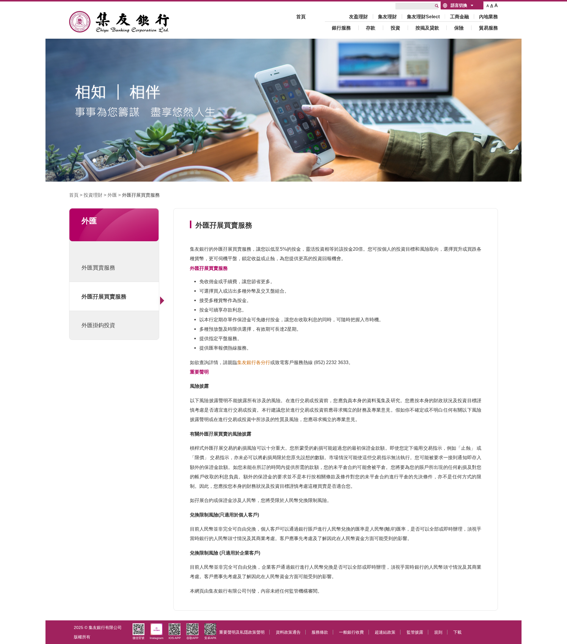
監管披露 (415, 632)
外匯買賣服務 (98, 267)
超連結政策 (385, 632)
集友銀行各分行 (253, 362)
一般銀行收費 (351, 632)
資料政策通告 (288, 632)
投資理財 (93, 195)
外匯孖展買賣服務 (141, 195)
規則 (438, 632)
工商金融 (459, 16)
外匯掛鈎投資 (98, 325)
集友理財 (387, 16)
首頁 (301, 16)
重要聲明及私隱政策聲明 (242, 632)
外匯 (112, 195)
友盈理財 (358, 16)
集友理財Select (423, 16)
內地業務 (488, 16)
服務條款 (320, 632)
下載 (457, 632)
